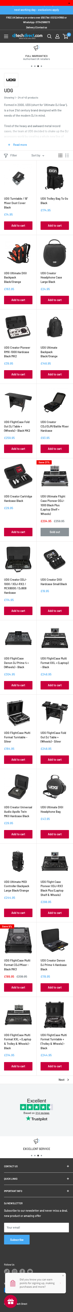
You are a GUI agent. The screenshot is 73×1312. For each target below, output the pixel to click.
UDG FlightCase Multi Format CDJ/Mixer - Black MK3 (17, 965)
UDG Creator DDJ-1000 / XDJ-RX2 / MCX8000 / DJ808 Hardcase (15, 586)
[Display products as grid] (60, 155)
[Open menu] (6, 36)
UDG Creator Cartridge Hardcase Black (18, 498)
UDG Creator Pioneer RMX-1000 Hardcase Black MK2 (17, 352)
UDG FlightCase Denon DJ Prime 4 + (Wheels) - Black (16, 663)
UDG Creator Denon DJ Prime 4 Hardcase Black (54, 965)
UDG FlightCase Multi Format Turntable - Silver (17, 737)
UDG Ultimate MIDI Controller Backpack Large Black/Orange (16, 886)
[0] (65, 36)
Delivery (30, 27)
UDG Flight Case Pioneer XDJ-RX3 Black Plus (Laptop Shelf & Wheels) (52, 888)
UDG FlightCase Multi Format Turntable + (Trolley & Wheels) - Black (54, 1041)
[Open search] (49, 36)
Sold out (55, 532)
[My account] (57, 36)
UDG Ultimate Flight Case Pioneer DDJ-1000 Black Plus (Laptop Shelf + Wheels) (53, 505)
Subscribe (17, 1239)
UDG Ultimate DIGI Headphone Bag (52, 809)
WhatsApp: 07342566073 (36, 22)
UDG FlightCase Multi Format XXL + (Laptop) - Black (55, 663)
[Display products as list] (67, 155)
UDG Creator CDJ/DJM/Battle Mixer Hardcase (55, 426)
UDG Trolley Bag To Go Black (54, 201)
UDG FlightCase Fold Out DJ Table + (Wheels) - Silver (53, 737)
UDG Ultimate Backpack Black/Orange (49, 352)
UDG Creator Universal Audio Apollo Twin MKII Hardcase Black (18, 811)
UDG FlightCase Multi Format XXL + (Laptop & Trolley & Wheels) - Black (17, 1041)
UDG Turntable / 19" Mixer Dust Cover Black (16, 203)
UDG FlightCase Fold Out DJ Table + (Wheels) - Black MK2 (17, 426)
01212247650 (57, 17)
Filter (13, 155)
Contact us (41, 27)
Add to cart (18, 225)
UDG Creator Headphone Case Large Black (51, 277)
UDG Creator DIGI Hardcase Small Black (54, 582)
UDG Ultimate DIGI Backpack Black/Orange (15, 277)
